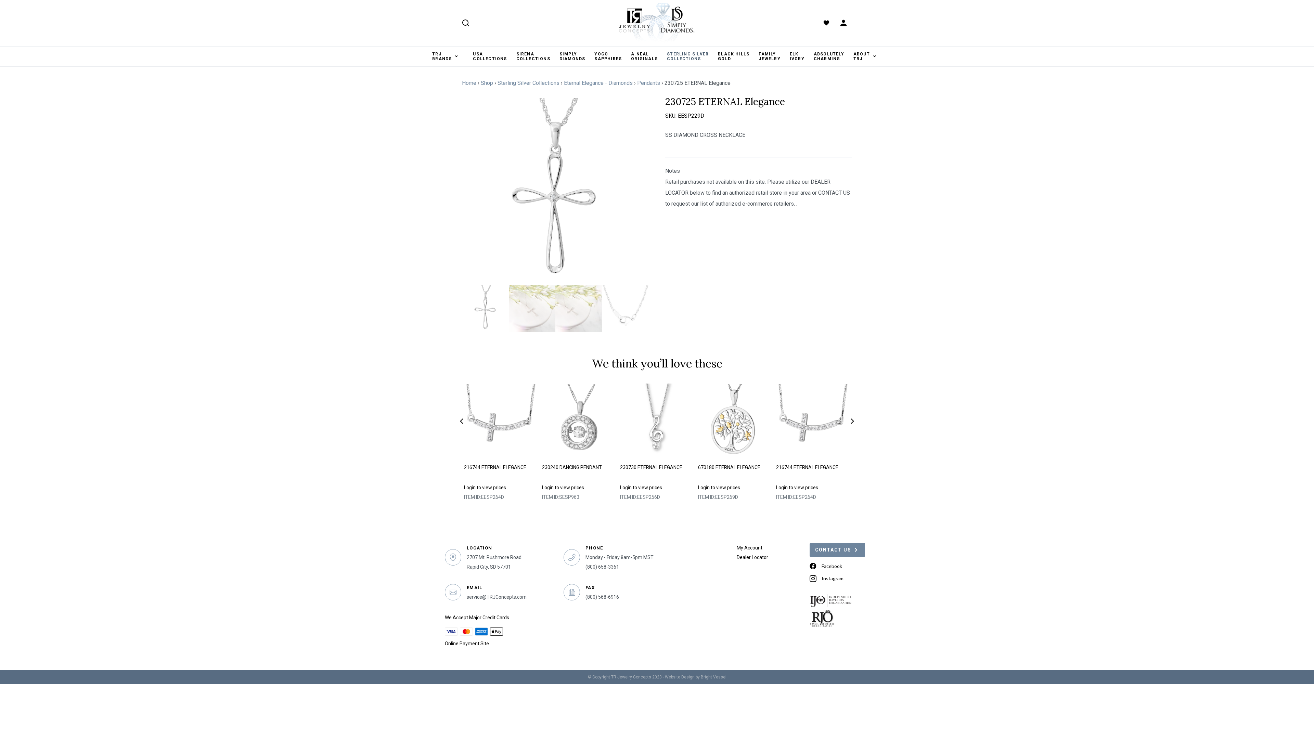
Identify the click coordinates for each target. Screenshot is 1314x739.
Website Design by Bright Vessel (695, 677)
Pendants (648, 83)
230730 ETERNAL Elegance (651, 467)
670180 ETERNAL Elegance (729, 467)
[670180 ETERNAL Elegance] (735, 421)
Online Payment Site (467, 643)
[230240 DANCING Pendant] (579, 421)
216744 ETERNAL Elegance (495, 467)
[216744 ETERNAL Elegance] (501, 421)
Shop (487, 83)
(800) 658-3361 (602, 567)
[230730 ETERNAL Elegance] (657, 421)
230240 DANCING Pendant (572, 467)
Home (469, 83)
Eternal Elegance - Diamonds (598, 83)
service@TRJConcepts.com (497, 597)
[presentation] (461, 421)
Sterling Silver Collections (528, 83)
